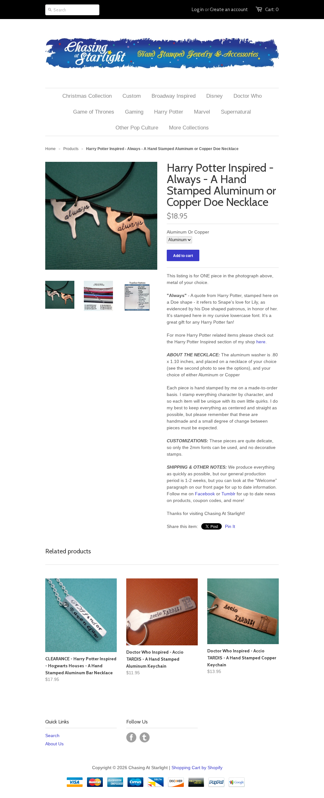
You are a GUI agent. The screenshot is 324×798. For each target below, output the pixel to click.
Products (70, 149)
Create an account (229, 9)
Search (52, 735)
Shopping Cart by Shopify (196, 767)
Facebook (205, 493)
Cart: (272, 9)
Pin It (230, 526)
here (260, 341)
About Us (54, 743)
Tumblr (228, 493)
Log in (198, 9)
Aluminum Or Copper (188, 231)
